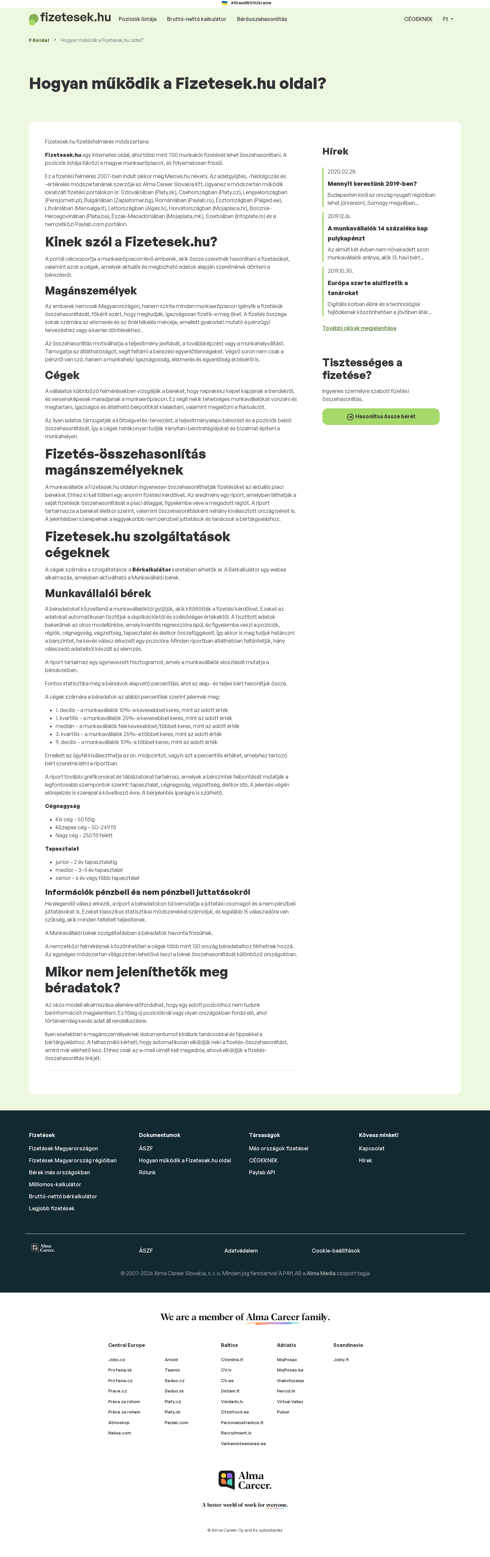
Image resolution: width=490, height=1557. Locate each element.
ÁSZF (146, 1148)
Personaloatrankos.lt (242, 1422)
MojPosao (287, 1359)
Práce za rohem (124, 1411)
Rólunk (147, 1172)
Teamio (172, 1369)
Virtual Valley (290, 1401)
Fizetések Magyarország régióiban (73, 1160)
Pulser (283, 1411)
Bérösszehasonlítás (262, 19)
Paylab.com (176, 1422)
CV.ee (227, 1380)
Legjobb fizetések (52, 1208)
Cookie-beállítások (336, 1250)
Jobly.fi (341, 1359)
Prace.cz (117, 1390)
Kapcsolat (372, 1148)
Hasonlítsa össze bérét (385, 416)
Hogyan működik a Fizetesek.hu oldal (185, 1160)
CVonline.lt (232, 1359)
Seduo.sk (174, 1390)
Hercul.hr (286, 1390)
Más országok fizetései (278, 1148)
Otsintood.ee (235, 1411)
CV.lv (226, 1369)
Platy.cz (173, 1401)
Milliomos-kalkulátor (55, 1184)
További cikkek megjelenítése (359, 328)
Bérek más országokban (59, 1172)
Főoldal (39, 40)
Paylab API (262, 1172)
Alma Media (322, 1273)
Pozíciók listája (138, 19)
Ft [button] (446, 19)
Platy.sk (173, 1411)
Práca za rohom (124, 1401)
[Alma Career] (245, 1480)
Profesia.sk (120, 1369)
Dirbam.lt (230, 1390)
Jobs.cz (116, 1359)
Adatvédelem (241, 1250)
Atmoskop (119, 1422)
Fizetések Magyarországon (63, 1148)
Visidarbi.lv (232, 1401)
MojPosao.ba (290, 1369)
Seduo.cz (175, 1380)
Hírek (365, 1160)
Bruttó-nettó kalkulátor (197, 19)
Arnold (171, 1359)
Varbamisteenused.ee (243, 1443)
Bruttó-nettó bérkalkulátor (63, 1196)
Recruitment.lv (236, 1432)
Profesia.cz (120, 1380)
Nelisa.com (119, 1432)
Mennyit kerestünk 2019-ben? (372, 183)
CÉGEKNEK (418, 19)
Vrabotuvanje (290, 1380)
